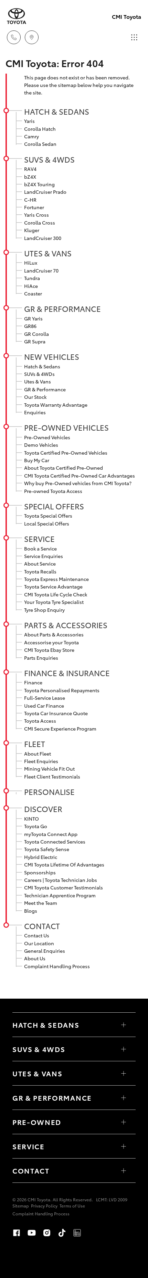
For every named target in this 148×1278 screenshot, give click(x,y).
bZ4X (30, 176)
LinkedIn (77, 1233)
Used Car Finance (44, 705)
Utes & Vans (48, 253)
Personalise (49, 791)
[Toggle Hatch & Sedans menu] (124, 1025)
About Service (40, 563)
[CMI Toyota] (16, 16)
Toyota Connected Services (54, 841)
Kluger (31, 230)
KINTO (31, 818)
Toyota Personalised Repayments (61, 690)
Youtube (32, 1233)
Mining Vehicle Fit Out (49, 768)
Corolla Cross (39, 222)
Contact (42, 925)
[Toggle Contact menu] (124, 1170)
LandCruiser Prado (45, 191)
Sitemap (20, 1206)
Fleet (34, 743)
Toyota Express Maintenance (56, 578)
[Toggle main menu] (134, 37)
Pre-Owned (36, 1122)
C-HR (30, 199)
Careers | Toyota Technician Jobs (60, 879)
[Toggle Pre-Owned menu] (124, 1122)
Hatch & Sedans (56, 111)
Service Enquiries (43, 556)
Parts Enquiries (41, 657)
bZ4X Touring (39, 184)
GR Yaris (33, 318)
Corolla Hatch (40, 128)
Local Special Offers (46, 523)
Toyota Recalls (40, 571)
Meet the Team (40, 902)
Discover (43, 808)
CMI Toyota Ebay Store (49, 649)
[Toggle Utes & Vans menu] (124, 1073)
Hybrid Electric (40, 856)
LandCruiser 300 (42, 238)
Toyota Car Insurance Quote (56, 713)
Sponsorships (40, 872)
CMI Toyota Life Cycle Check (55, 594)
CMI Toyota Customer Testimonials (63, 887)
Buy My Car (36, 460)
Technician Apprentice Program (60, 895)
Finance (33, 682)
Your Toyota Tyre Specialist (54, 601)
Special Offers (54, 506)
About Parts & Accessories (54, 634)
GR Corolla (36, 333)
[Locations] (32, 37)
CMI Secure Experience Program (60, 728)
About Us (34, 958)
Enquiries (35, 412)
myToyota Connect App (50, 834)
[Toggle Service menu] (124, 1146)
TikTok (62, 1233)
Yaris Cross (36, 214)
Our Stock (35, 396)
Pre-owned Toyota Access (53, 491)
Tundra (32, 278)
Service (39, 538)
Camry (31, 136)
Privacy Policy (44, 1206)
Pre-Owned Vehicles (66, 427)
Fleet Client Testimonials (52, 776)
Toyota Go (35, 826)
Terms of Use (72, 1206)
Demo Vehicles (41, 444)
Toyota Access (40, 720)
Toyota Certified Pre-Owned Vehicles (65, 452)
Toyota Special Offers (48, 515)
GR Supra (34, 341)
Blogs (30, 910)
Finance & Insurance (67, 672)
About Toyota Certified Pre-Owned (63, 467)
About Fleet (37, 753)
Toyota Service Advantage (53, 586)
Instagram (47, 1233)
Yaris (29, 120)
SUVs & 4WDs (49, 159)
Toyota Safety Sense (46, 849)
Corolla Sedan (40, 143)
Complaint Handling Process (57, 966)
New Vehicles (51, 356)
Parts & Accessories (65, 624)
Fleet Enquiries (41, 761)
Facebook (16, 1233)
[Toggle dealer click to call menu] (14, 37)
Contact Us (36, 935)
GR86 (30, 325)
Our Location (39, 943)
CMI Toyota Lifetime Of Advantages (64, 864)
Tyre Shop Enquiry (44, 609)
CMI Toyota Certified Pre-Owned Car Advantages (79, 475)
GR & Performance (62, 308)
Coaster (33, 293)
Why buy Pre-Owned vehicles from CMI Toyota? (77, 483)
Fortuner (34, 207)
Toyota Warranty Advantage (55, 404)
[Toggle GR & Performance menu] (124, 1098)
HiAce (31, 285)
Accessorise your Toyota (51, 642)
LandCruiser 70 (41, 270)
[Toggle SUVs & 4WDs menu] (124, 1049)
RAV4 (30, 168)
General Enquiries (44, 950)
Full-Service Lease (44, 697)
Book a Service (40, 548)
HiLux (30, 262)
